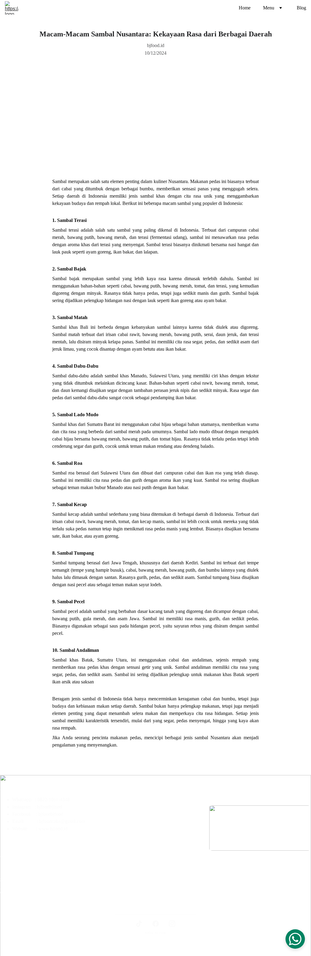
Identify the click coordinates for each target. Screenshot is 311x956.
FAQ (5, 890)
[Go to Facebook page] (155, 923)
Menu (268, 7)
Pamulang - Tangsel (124, 816)
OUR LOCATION (20, 878)
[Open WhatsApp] (295, 939)
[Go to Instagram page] (172, 923)
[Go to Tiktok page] (139, 923)
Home (245, 7)
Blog (301, 7)
